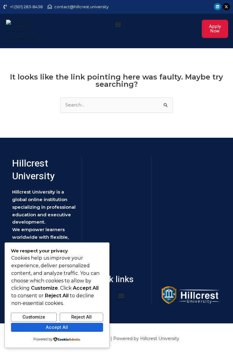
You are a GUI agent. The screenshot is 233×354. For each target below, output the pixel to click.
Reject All (81, 317)
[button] (118, 25)
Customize (33, 317)
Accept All (57, 327)
